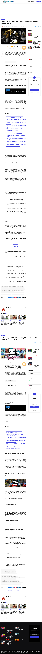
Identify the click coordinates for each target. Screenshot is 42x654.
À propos (9, 652)
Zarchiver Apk (17, 264)
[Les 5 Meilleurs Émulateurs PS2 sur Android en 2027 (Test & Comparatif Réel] (17, 634)
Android (5, 16)
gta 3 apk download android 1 (13, 287)
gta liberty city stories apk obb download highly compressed (10, 576)
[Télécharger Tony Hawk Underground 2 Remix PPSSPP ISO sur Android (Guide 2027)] (17, 640)
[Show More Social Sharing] (40, 26)
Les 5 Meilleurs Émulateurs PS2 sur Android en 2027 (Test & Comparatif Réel (22, 634)
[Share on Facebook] (34, 26)
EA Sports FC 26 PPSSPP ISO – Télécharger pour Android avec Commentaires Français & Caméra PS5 (36, 48)
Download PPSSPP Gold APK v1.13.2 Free (14, 117)
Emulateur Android (28, 651)
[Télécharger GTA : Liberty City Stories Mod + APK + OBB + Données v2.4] (13, 353)
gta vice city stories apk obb (5, 581)
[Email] (2, 57)
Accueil (2, 16)
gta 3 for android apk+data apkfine (6, 290)
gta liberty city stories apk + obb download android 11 (9, 571)
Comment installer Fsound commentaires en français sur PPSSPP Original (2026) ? (37, 42)
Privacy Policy (36, 93)
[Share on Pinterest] (37, 26)
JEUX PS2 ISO (20, 1)
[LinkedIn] (2, 52)
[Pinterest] (2, 55)
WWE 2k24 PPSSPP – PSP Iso (12, 130)
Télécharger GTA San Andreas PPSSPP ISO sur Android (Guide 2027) (13, 323)
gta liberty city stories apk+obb (6, 577)
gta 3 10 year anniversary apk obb (6, 286)
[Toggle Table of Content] (14, 62)
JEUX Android (24, 1)
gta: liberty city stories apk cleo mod (17, 582)
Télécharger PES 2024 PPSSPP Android (14, 128)
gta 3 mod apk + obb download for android (17, 290)
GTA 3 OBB (15, 246)
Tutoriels (28, 1)
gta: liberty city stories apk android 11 (15, 581)
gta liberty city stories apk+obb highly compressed (17, 577)
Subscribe (38, 1)
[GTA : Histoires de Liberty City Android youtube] (15, 555)
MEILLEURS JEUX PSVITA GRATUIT (36, 651)
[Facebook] (2, 48)
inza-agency (3, 652)
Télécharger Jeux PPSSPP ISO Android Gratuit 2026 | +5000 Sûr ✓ (19, 652)
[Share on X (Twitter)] (35, 26)
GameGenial (5, 26)
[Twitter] (2, 50)
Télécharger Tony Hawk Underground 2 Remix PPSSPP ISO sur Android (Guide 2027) (23, 640)
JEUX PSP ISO (16, 1)
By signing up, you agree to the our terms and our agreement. (34, 93)
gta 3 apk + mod (14, 286)
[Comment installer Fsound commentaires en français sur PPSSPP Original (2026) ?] (30, 41)
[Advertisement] (21, 10)
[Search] (35, 2)
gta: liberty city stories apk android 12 (7, 582)
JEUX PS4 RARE (23, 651)
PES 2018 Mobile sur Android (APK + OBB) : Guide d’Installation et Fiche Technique (5, 323)
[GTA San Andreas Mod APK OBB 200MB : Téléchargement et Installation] (22, 317)
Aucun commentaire (16, 26)
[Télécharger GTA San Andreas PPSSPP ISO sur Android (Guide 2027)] (13, 317)
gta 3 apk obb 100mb (20, 287)
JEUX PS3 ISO (18, 651)
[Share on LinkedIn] (38, 26)
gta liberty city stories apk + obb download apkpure (8, 572)
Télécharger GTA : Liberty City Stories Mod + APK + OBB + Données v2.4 (7, 303)
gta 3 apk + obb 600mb (20, 286)
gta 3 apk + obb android (5, 287)
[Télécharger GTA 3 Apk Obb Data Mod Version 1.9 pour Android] (13, 36)
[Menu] (1, 2)
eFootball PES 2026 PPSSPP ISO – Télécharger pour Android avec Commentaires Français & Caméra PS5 (36, 35)
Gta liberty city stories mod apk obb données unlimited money (10, 580)
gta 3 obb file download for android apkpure (7, 291)
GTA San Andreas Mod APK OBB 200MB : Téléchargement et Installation (22, 323)
